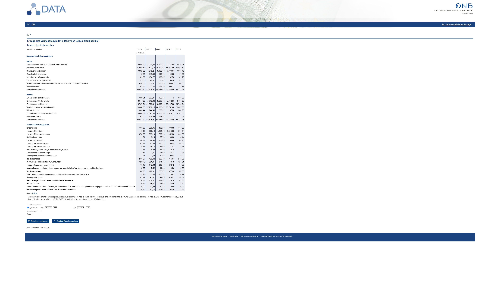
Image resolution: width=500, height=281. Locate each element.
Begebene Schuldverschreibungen (41, 107)
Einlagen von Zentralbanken (38, 97)
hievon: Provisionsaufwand (38, 146)
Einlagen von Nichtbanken (37, 104)
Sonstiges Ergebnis (34, 177)
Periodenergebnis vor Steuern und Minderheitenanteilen (50, 180)
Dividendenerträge (34, 137)
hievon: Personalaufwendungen (40, 165)
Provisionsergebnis (34, 140)
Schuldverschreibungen (36, 70)
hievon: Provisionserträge (38, 143)
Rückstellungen (33, 110)
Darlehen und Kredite (35, 67)
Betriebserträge (33, 159)
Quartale (33, 208)
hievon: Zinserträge (35, 131)
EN (33, 24)
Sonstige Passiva (34, 116)
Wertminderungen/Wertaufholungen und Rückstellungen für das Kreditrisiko (58, 174)
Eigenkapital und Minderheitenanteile (42, 113)
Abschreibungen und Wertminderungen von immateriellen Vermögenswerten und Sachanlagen (65, 168)
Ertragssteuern (33, 183)
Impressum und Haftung (219, 236)
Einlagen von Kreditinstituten (38, 101)
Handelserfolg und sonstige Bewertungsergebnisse (47, 149)
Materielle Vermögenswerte (38, 77)
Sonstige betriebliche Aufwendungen (42, 155)
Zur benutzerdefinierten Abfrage (456, 24)
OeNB (34, 193)
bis (74, 208)
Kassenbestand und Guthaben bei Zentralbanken (47, 64)
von (41, 208)
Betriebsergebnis (34, 171)
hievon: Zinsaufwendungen (38, 134)
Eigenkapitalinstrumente (36, 74)
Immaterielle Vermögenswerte (39, 80)
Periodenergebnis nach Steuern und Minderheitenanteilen (51, 189)
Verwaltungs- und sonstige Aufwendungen (44, 161)
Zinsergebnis (32, 127)
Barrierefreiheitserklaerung (249, 236)
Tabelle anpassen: (34, 205)
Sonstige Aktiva (33, 86)
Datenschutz (234, 236)
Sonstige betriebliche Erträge (38, 152)
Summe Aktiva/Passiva (36, 89)
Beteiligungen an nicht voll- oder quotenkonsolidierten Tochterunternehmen (57, 83)
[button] (29, 34)
